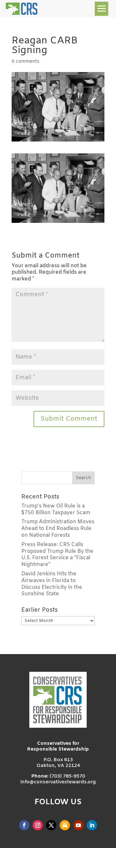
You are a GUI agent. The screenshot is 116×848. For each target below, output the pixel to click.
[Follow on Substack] (65, 825)
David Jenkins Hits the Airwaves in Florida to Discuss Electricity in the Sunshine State (51, 583)
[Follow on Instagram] (38, 825)
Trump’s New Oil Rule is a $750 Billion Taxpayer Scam (55, 509)
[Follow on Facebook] (24, 825)
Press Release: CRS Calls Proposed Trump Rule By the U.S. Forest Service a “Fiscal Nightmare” (57, 554)
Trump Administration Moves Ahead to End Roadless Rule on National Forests (57, 528)
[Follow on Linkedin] (92, 825)
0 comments (25, 62)
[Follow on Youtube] (78, 825)
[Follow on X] (51, 825)
